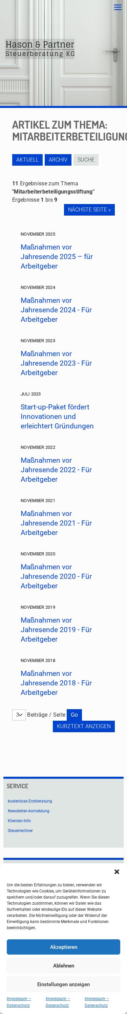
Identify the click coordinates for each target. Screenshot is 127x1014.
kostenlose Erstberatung (30, 801)
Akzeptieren (63, 947)
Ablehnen (63, 966)
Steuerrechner (20, 830)
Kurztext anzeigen (84, 726)
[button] (116, 871)
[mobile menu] (118, 7)
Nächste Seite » (89, 209)
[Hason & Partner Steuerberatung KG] (40, 48)
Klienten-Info (19, 820)
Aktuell (27, 159)
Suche (86, 159)
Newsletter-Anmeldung (28, 811)
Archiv (58, 159)
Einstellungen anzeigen (63, 984)
